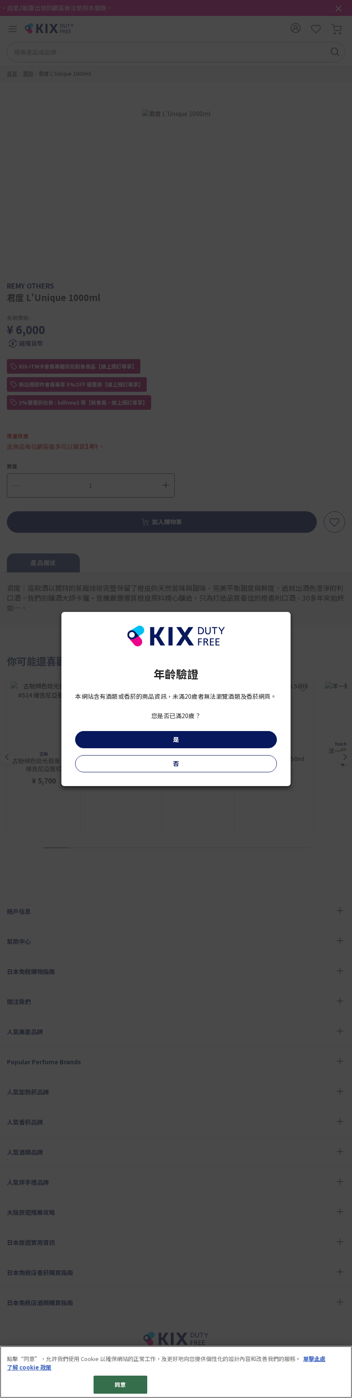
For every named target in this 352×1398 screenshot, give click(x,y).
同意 (120, 1384)
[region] (176, 1372)
